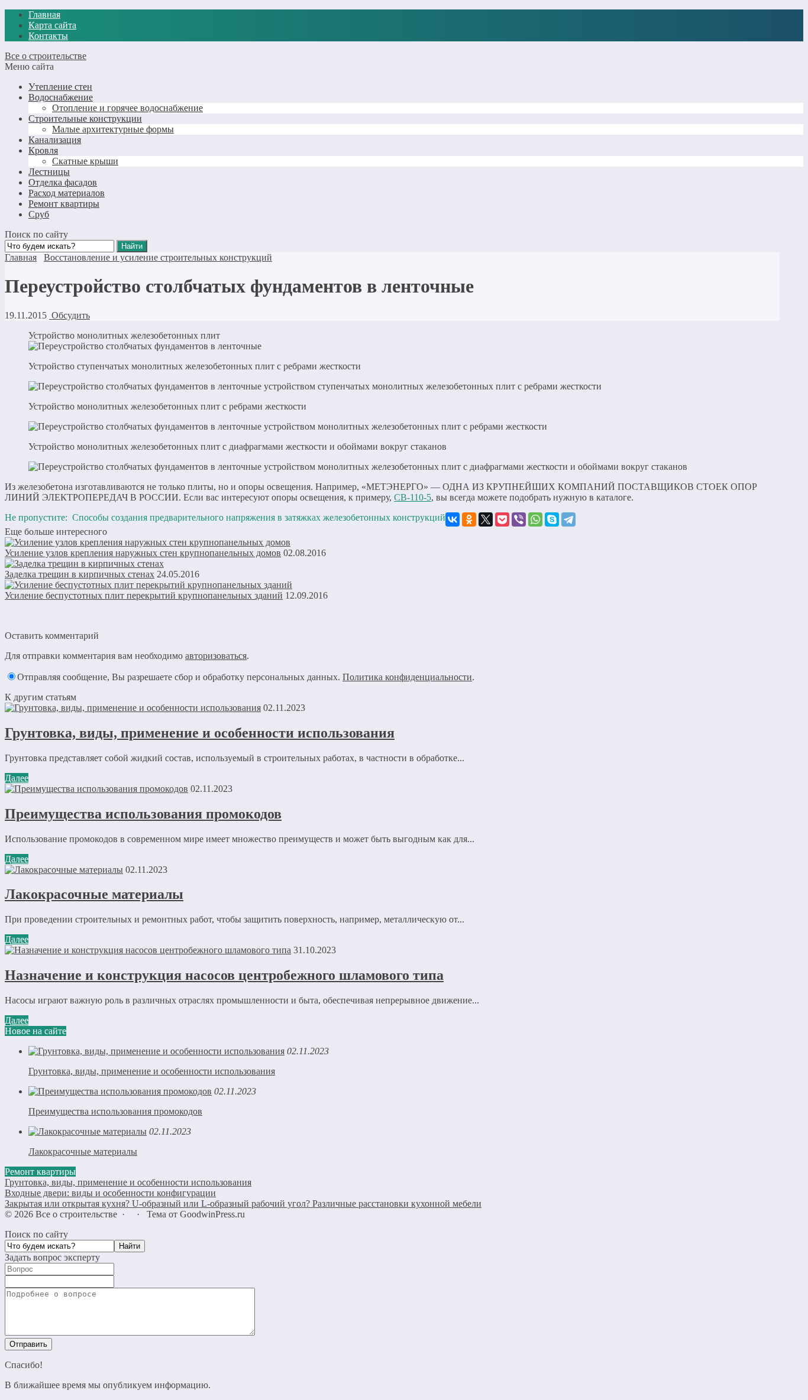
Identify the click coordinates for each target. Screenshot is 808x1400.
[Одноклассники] (469, 519)
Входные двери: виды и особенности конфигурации (110, 1193)
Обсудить (69, 315)
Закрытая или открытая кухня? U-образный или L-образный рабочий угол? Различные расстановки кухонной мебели (243, 1203)
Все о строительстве (45, 56)
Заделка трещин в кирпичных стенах (79, 574)
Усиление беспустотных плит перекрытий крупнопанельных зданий (144, 595)
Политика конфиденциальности (407, 677)
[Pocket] (502, 519)
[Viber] (519, 519)
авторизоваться (216, 656)
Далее (16, 778)
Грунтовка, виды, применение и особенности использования (200, 732)
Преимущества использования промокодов (143, 813)
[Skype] (552, 519)
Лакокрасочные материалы (94, 894)
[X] (486, 519)
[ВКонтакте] (452, 519)
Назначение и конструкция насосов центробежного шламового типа (224, 975)
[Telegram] (568, 519)
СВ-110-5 (412, 497)
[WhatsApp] (535, 519)
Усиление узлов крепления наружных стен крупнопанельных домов (143, 553)
